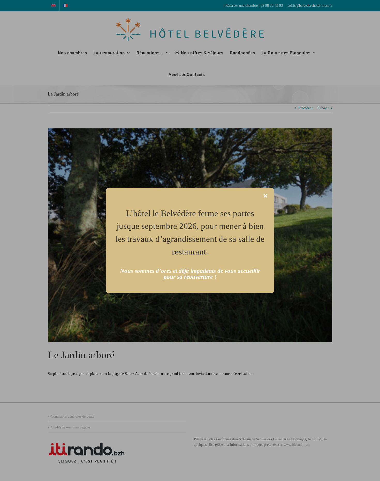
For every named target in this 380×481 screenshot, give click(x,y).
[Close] (265, 196)
